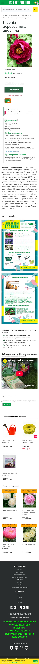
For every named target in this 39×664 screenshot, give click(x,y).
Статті (19, 600)
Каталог (19, 597)
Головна (19, 595)
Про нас (19, 570)
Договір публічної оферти (19, 587)
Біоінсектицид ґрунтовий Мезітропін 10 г (9, 474)
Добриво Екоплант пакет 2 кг (14, 111)
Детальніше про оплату (12, 151)
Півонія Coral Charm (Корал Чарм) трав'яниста (8, 547)
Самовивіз (19, 580)
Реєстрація (19, 582)
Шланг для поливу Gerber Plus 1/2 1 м (27, 441)
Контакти (19, 572)
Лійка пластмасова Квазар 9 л (8, 441)
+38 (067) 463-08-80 (19, 613)
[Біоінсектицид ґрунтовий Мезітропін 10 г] (9, 462)
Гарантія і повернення (19, 577)
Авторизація (7, 404)
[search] (35, 9)
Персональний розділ (19, 643)
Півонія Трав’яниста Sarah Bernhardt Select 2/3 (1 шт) (28, 512)
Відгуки (19, 585)
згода (35, 661)
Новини (19, 602)
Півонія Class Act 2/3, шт (9, 510)
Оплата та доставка (19, 575)
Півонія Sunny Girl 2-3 (28, 544)
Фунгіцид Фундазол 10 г (13, 113)
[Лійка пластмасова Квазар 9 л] (9, 429)
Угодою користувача (16, 662)
